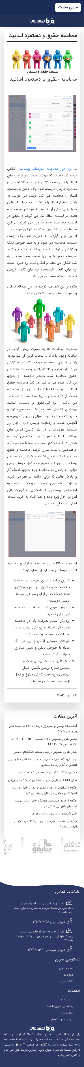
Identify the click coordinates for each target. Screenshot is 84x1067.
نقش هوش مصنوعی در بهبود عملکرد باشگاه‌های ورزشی (45, 752)
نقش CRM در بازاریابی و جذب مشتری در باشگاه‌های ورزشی (42, 780)
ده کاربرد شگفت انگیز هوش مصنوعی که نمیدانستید (47, 772)
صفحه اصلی (66, 968)
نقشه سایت (66, 981)
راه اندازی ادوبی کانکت (60, 1006)
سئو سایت (67, 1012)
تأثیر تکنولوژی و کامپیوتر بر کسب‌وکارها (54, 813)
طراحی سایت (65, 999)
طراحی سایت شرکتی (61, 1019)
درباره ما (68, 975)
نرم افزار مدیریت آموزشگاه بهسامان (45, 169)
